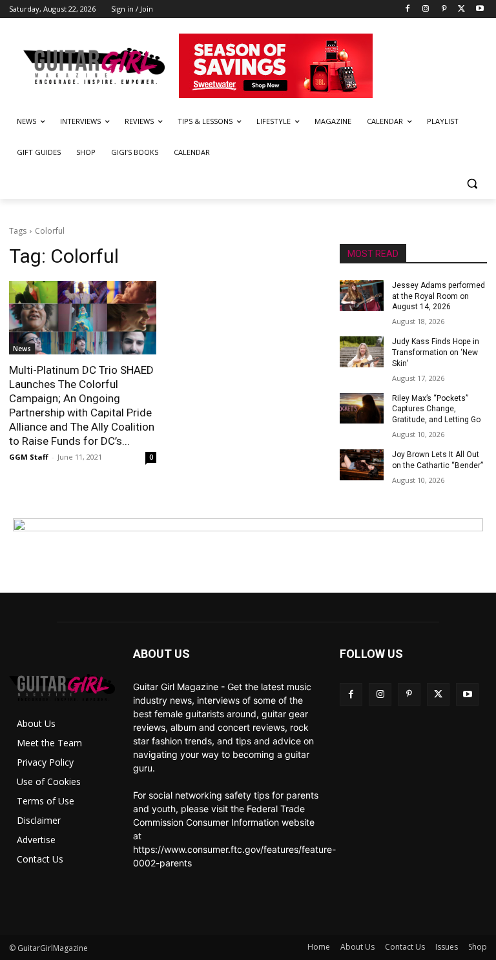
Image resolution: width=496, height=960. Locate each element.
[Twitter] (461, 9)
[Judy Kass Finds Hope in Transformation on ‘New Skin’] (362, 351)
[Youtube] (479, 9)
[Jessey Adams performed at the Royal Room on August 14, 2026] (362, 295)
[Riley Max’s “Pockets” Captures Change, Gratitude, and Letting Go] (362, 408)
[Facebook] (407, 9)
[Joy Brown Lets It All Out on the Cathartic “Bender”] (362, 464)
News (22, 348)
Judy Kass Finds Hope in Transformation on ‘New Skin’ (435, 352)
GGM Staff (28, 457)
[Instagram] (425, 9)
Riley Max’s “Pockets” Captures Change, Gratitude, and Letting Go (436, 409)
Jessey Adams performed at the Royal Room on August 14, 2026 (438, 296)
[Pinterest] (444, 9)
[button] (472, 184)
